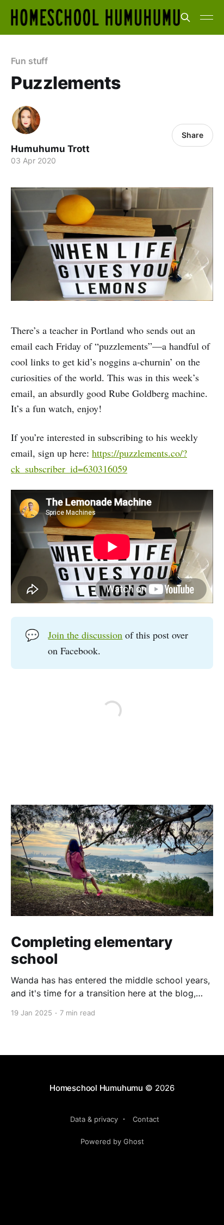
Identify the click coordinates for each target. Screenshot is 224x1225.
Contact (146, 1119)
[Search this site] (185, 17)
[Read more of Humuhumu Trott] (26, 120)
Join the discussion (85, 634)
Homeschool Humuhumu (96, 1088)
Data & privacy (94, 1119)
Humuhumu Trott (50, 148)
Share (192, 135)
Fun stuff (29, 60)
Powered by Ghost (112, 1141)
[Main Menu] (206, 17)
